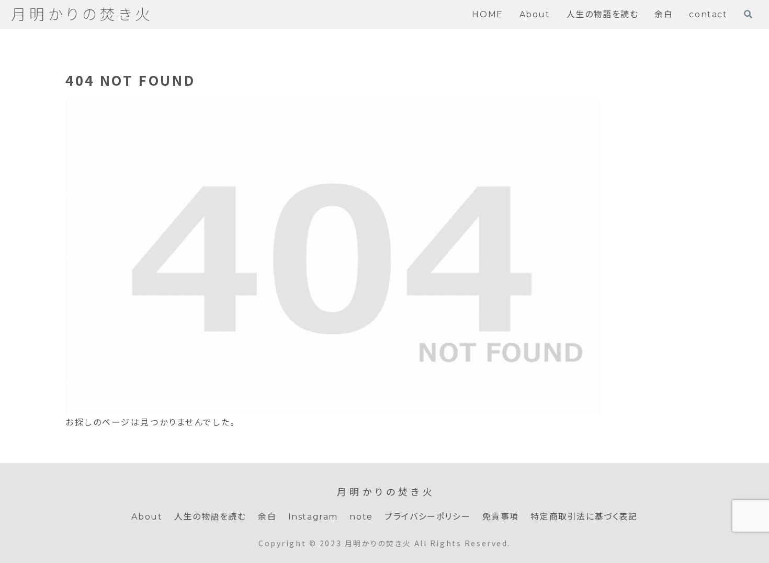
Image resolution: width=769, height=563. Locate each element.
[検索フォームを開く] (748, 14)
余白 (267, 517)
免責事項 (500, 517)
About (146, 517)
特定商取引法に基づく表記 (583, 517)
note (360, 517)
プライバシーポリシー (427, 517)
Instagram (313, 517)
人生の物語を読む (210, 517)
